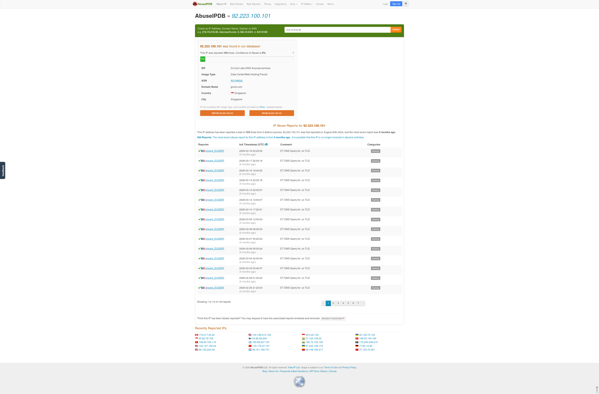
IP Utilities (306, 3)
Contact (320, 3)
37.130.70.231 (367, 349)
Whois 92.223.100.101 (272, 113)
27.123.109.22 (313, 338)
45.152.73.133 (367, 334)
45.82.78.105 (206, 338)
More (330, 3)
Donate (333, 371)
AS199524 (237, 80)
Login (385, 3)
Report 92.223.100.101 (222, 113)
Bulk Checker (236, 3)
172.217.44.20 (207, 334)
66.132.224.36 (207, 349)
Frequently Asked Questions (294, 371)
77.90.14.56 (365, 346)
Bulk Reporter (254, 3)
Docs (293, 3)
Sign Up (396, 3)
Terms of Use (330, 367)
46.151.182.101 (261, 349)
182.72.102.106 (314, 342)
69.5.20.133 (312, 334)
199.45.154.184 (367, 338)
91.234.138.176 (314, 346)
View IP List (294, 367)
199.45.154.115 (207, 342)
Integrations (280, 3)
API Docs (314, 371)
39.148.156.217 (314, 349)
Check (396, 29)
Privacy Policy (349, 367)
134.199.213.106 (261, 334)
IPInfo (262, 107)
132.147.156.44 (207, 346)
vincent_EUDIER (214, 151)
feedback (3, 170)
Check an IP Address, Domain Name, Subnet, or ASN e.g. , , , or (232, 30)
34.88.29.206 (259, 338)
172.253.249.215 (368, 342)
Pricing (267, 3)
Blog (264, 371)
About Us (273, 371)
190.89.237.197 (261, 342)
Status (323, 371)
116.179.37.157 (261, 346)
